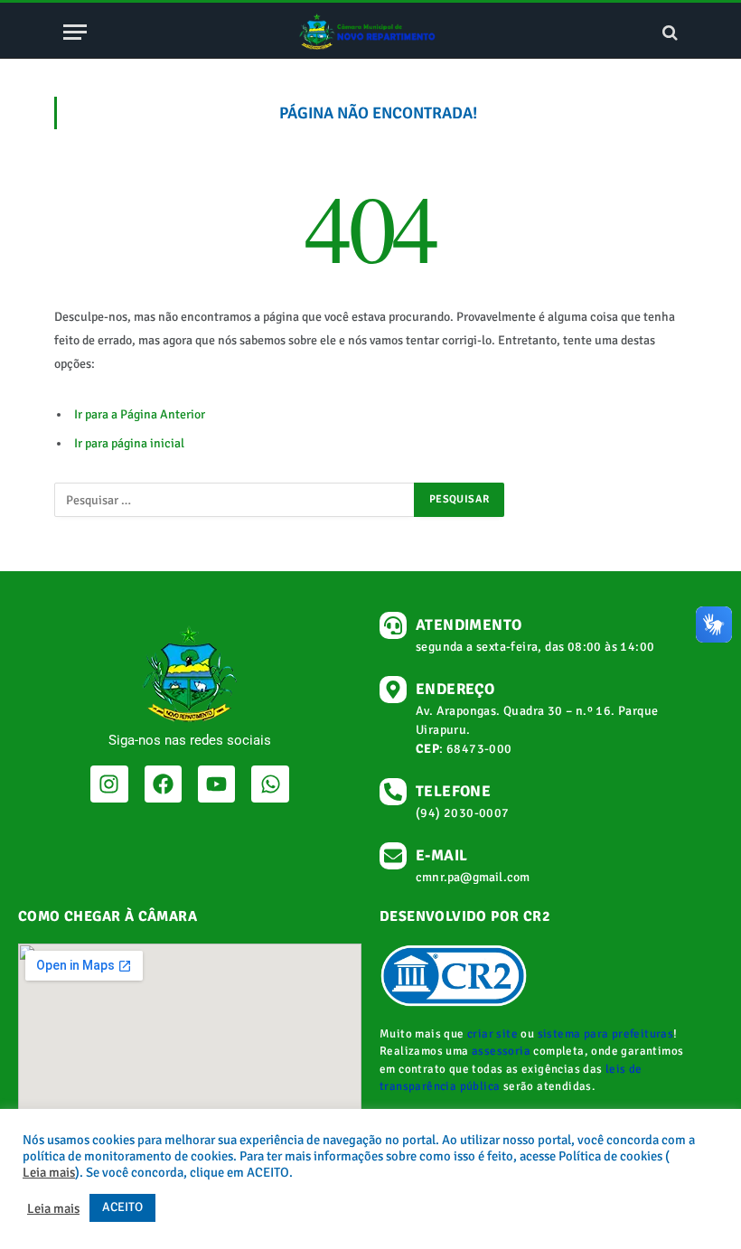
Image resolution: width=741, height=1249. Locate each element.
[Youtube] (216, 784)
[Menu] (75, 32)
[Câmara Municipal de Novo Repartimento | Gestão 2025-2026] (370, 32)
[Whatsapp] (269, 784)
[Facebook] (163, 784)
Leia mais (49, 1172)
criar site (492, 1034)
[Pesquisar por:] (235, 500)
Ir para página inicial (129, 443)
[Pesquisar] (668, 32)
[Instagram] (108, 784)
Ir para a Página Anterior (139, 414)
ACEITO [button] (122, 1207)
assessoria (501, 1051)
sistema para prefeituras (606, 1034)
